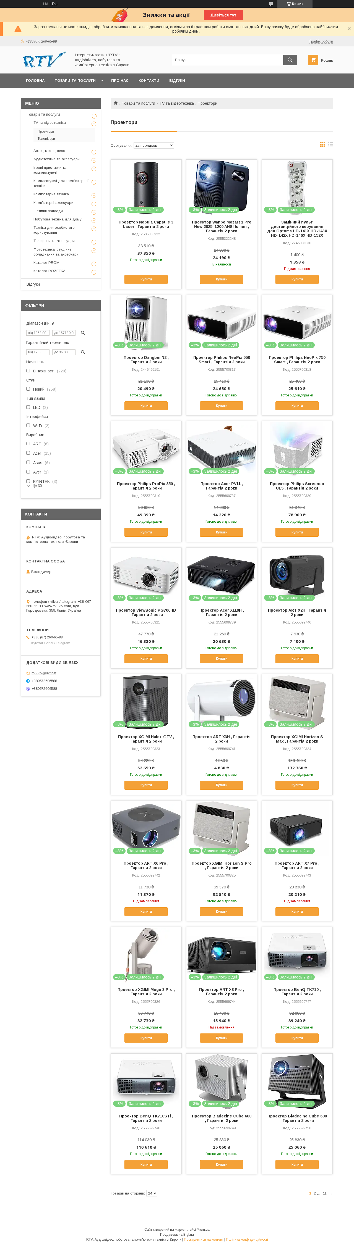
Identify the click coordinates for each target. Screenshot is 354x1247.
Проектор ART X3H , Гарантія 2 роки (221, 739)
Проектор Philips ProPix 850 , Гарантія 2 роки (146, 486)
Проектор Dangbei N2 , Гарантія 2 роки (146, 359)
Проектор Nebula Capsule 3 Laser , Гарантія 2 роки (146, 224)
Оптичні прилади (48, 211)
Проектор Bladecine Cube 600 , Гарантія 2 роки (221, 1118)
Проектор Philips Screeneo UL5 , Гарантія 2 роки (297, 486)
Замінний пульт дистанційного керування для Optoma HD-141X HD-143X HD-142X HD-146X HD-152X (297, 229)
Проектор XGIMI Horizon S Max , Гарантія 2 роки (297, 739)
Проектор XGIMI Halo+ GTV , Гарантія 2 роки (146, 739)
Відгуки (177, 80)
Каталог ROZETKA (49, 271)
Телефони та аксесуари (54, 241)
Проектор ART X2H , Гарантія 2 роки (297, 612)
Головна (35, 80)
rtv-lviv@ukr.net (44, 673)
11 (325, 1193)
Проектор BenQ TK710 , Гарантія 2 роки (297, 991)
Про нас (120, 80)
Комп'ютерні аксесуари (53, 203)
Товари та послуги (75, 80)
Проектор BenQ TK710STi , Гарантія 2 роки (146, 1118)
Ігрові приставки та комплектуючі (49, 170)
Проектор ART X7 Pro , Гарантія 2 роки (297, 865)
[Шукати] (290, 60)
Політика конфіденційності (247, 1239)
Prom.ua (203, 1230)
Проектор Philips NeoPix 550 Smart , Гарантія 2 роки (221, 359)
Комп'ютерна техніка (51, 194)
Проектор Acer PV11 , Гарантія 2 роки (222, 486)
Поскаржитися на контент (203, 1239)
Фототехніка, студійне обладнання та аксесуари (56, 251)
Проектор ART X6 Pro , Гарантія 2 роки (146, 865)
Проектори (46, 131)
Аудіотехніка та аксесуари (56, 159)
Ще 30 (37, 486)
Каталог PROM (46, 263)
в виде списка (330, 145)
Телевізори (46, 139)
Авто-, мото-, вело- (50, 151)
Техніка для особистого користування (54, 230)
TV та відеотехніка (176, 103)
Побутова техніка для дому (57, 219)
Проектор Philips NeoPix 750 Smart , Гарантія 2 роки (297, 359)
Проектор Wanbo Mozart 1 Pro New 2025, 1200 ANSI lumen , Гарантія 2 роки (221, 226)
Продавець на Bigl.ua (177, 1235)
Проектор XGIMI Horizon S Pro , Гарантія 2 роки (222, 865)
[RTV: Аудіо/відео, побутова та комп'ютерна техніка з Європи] (44, 66)
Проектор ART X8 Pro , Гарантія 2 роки (221, 991)
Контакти (149, 80)
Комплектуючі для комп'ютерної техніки (61, 183)
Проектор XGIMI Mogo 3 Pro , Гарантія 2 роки (146, 991)
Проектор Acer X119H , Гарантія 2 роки (221, 612)
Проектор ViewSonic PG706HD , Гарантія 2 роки (146, 612)
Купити (146, 279)
